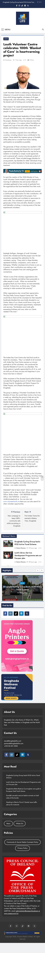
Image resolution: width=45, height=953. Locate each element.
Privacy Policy (22, 848)
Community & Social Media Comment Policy (22, 842)
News (6, 39)
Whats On (19, 823)
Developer (8, 60)
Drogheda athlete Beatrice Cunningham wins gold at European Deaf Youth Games (23, 790)
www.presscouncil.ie (11, 913)
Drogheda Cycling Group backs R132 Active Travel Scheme (19, 2)
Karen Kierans (21, 548)
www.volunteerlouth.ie (11, 501)
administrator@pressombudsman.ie (28, 911)
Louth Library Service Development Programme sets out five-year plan (28, 555)
